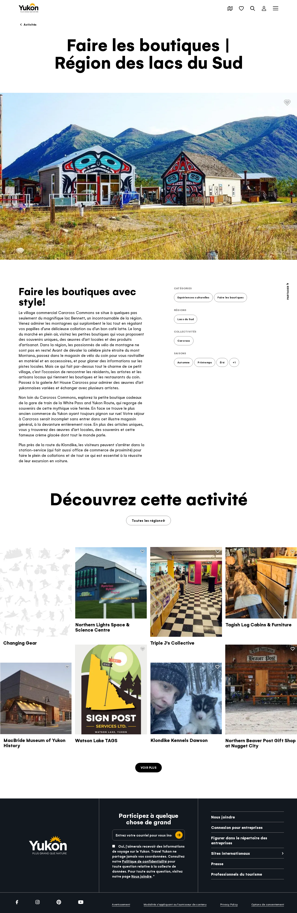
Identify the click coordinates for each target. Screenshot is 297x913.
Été (222, 362)
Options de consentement (267, 904)
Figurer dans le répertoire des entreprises (239, 840)
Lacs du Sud (185, 319)
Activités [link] (29, 24)
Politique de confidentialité (144, 861)
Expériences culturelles (193, 297)
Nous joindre (141, 876)
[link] (28, 7)
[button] (230, 8)
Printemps (205, 362)
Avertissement (121, 904)
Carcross (183, 340)
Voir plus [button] (148, 767)
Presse (217, 863)
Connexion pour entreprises (237, 827)
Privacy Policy (229, 904)
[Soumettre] (179, 835)
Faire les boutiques (230, 297)
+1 (234, 362)
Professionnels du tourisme (236, 873)
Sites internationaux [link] (230, 853)
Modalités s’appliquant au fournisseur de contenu (175, 904)
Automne (183, 362)
